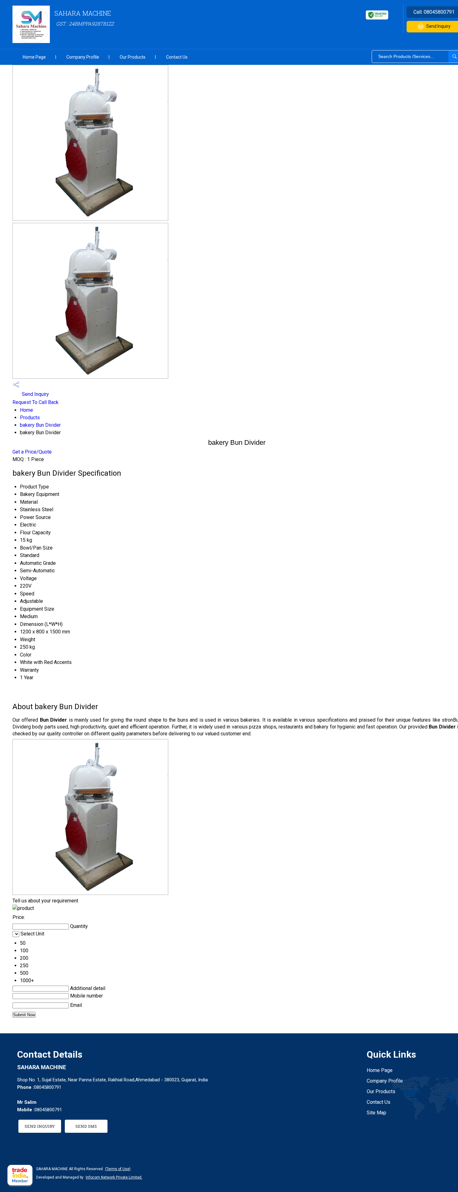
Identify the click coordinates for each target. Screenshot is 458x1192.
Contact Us (177, 57)
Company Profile (82, 57)
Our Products (133, 57)
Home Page (34, 57)
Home (26, 410)
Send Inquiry (35, 394)
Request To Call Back (35, 402)
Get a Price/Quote (32, 452)
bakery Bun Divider (40, 425)
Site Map (376, 1113)
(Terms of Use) (118, 1169)
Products (30, 418)
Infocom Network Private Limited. (114, 1177)
